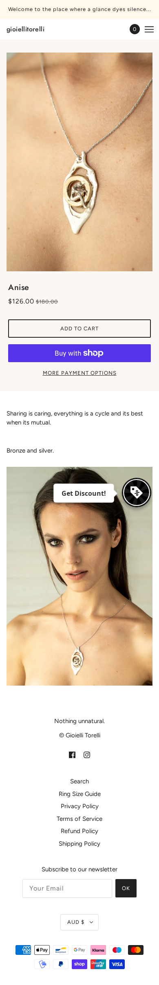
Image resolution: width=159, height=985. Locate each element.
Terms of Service (79, 818)
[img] (72, 755)
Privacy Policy (80, 806)
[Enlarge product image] (79, 162)
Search (79, 781)
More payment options (80, 373)
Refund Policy (79, 831)
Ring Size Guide (80, 794)
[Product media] (79, 576)
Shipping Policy (79, 843)
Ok (126, 888)
